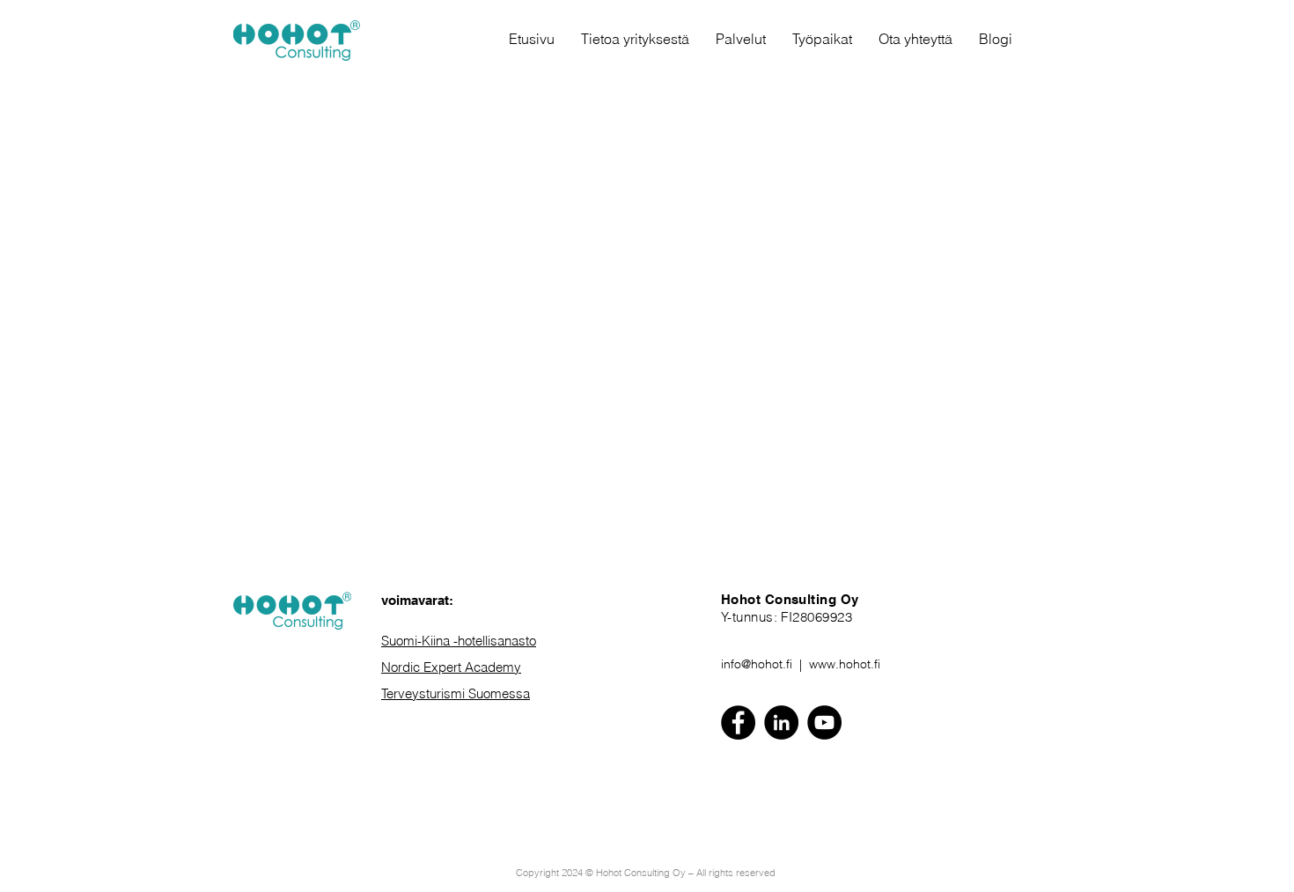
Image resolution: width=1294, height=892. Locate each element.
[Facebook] (738, 722)
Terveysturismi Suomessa (455, 693)
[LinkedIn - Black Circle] (781, 722)
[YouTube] (824, 722)
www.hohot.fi (844, 664)
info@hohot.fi (756, 664)
